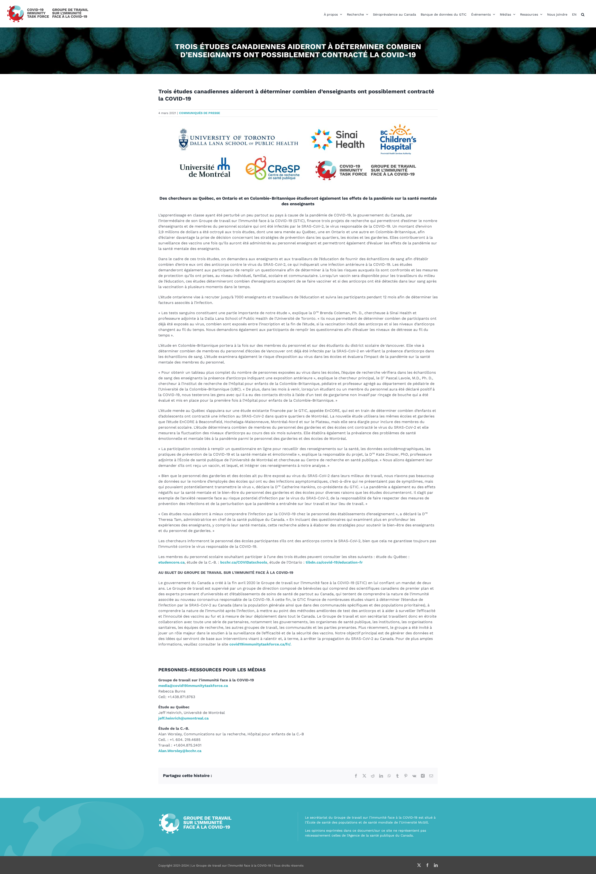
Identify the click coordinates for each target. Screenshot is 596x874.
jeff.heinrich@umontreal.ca (183, 718)
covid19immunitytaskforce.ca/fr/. (260, 644)
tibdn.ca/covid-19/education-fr (334, 562)
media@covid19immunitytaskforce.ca (193, 685)
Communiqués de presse (199, 113)
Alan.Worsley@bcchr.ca (179, 751)
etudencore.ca (171, 562)
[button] (582, 14)
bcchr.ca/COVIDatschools (243, 562)
